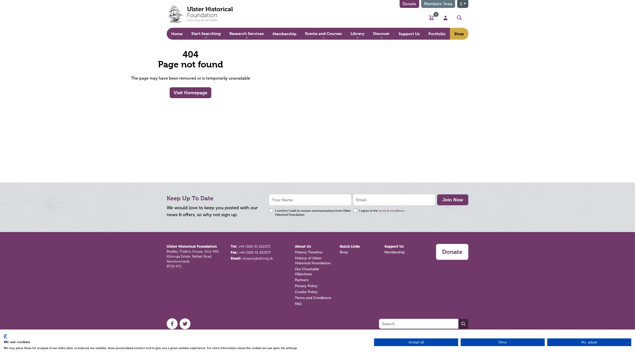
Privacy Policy (306, 286)
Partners (301, 280)
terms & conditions (391, 210)
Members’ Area (438, 3)
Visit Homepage (190, 92)
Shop (344, 252)
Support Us (394, 246)
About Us (303, 246)
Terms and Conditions (313, 298)
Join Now (453, 199)
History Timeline (308, 252)
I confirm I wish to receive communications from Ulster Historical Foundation (313, 212)
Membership (394, 252)
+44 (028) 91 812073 (254, 246)
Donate (409, 3)
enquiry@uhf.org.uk (258, 258)
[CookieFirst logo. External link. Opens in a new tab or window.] (5, 336)
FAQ (298, 304)
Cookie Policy (306, 292)
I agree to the (381, 210)
